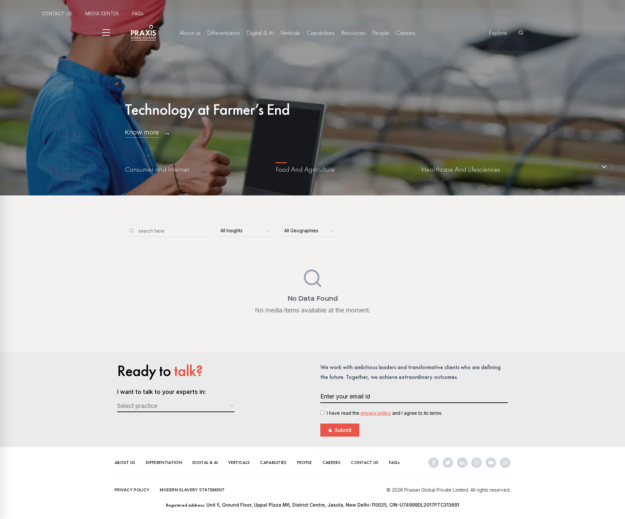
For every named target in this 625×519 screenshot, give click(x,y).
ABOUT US (125, 462)
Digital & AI (260, 32)
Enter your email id (345, 396)
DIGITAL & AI (205, 462)
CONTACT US (57, 13)
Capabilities (321, 32)
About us (190, 32)
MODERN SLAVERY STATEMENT (192, 489)
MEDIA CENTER (102, 13)
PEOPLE (304, 462)
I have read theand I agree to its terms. (384, 413)
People (380, 32)
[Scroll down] (604, 167)
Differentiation (223, 32)
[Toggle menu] (106, 32)
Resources (353, 32)
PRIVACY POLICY (132, 489)
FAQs (138, 13)
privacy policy (376, 413)
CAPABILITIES (273, 462)
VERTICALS (239, 462)
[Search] (521, 32)
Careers (405, 32)
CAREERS (331, 462)
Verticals (290, 32)
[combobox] (245, 231)
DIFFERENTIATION (164, 462)
